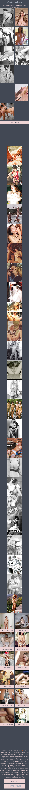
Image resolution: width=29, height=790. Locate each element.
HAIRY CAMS (14, 781)
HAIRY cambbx (14, 122)
